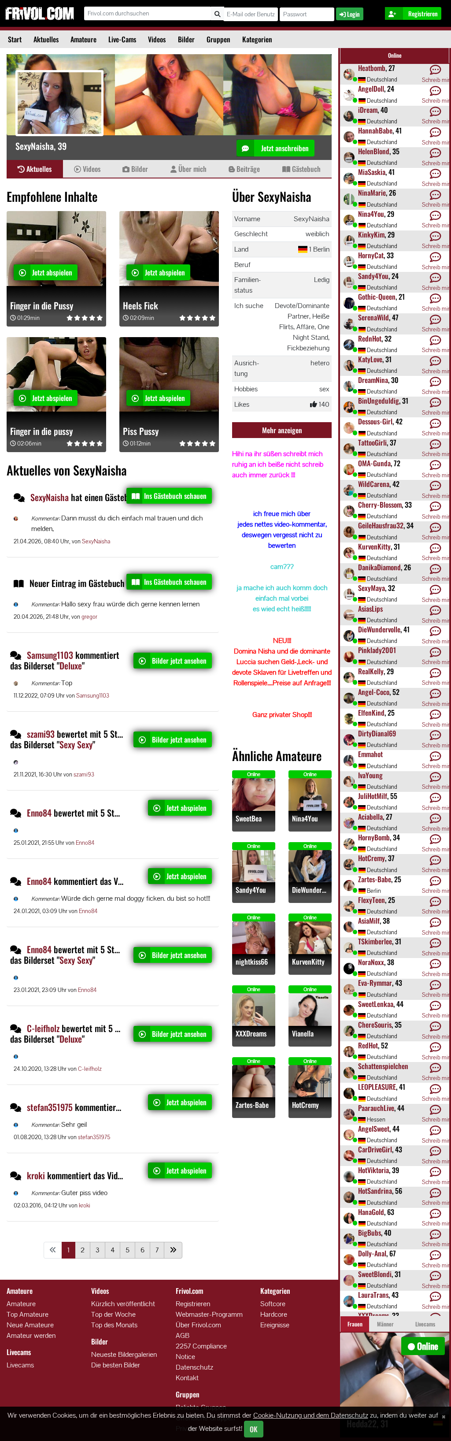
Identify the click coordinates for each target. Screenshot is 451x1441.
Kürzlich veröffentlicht (123, 1303)
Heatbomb (371, 68)
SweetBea (249, 818)
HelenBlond (373, 151)
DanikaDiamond (379, 567)
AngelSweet (373, 1128)
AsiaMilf (369, 920)
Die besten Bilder (115, 1365)
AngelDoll (371, 88)
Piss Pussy (141, 431)
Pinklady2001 (377, 650)
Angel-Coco (373, 692)
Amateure (83, 39)
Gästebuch (305, 168)
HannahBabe (375, 130)
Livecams (20, 1365)
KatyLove (370, 359)
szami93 (41, 733)
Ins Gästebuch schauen (175, 495)
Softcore (272, 1303)
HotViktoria (373, 1170)
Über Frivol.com (198, 1325)
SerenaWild (373, 317)
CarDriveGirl (375, 1149)
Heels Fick (140, 305)
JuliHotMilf (372, 796)
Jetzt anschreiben (284, 148)
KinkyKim (371, 234)
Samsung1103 (50, 654)
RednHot (369, 338)
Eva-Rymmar (375, 982)
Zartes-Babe (252, 1105)
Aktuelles (46, 39)
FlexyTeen (371, 900)
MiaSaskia (371, 172)
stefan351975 (50, 1107)
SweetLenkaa (375, 1004)
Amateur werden (31, 1335)
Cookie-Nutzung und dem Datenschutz (310, 1415)
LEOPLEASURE (377, 1086)
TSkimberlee (375, 941)
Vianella (303, 1033)
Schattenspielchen (383, 1066)
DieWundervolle (310, 890)
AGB (182, 1335)
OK (254, 1429)
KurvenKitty (308, 962)
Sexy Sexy (75, 744)
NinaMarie (372, 192)
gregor (89, 616)
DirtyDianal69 (377, 733)
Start (15, 39)
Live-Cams (122, 39)
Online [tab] (395, 55)
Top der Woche (113, 1314)
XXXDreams (251, 1033)
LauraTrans (373, 1294)
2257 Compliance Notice (201, 1351)
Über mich (192, 168)
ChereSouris (375, 1024)
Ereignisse (274, 1325)
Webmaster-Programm (209, 1314)
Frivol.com (39, 13)
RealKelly (371, 671)
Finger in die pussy (41, 431)
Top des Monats (114, 1325)
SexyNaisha (50, 497)
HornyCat (371, 255)
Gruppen (218, 39)
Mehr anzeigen (282, 430)
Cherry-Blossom (380, 504)
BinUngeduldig (378, 400)
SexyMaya (371, 588)
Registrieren (193, 1303)
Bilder (186, 39)
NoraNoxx (371, 962)
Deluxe (70, 665)
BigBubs (369, 1232)
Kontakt (187, 1377)
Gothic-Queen (377, 296)
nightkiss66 (252, 962)
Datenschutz (194, 1367)
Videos (157, 39)
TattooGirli (372, 442)
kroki (36, 1175)
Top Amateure (27, 1314)
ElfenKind (371, 712)
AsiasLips (370, 608)
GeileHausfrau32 (380, 525)
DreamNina (373, 380)
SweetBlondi (375, 1274)
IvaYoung (370, 775)
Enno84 (39, 812)
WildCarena (373, 484)
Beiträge (247, 168)
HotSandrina (375, 1190)
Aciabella (370, 816)
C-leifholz (43, 1028)
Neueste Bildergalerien (124, 1354)
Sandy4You (251, 890)
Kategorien (257, 39)
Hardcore (273, 1314)
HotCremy (305, 1105)
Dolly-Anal (372, 1253)
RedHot (368, 1045)
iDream (367, 109)
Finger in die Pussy (41, 305)
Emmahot (370, 754)
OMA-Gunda (374, 463)
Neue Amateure (30, 1325)
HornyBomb (374, 837)
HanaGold (371, 1212)
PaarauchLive (376, 1108)
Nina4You (305, 818)
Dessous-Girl (375, 421)
